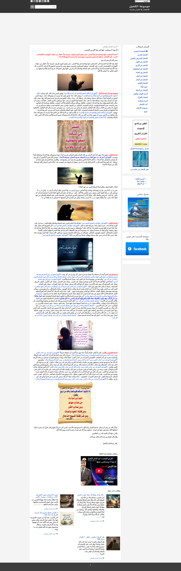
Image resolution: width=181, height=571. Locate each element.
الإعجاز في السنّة (142, 90)
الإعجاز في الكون (142, 62)
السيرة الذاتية (140, 179)
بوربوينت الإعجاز (142, 108)
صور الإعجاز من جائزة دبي (140, 169)
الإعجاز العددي (143, 55)
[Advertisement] (90, 28)
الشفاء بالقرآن (143, 97)
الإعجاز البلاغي (143, 83)
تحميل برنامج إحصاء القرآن (139, 148)
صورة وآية (144, 87)
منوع (146, 111)
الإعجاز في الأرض (142, 65)
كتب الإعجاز (143, 104)
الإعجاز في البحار (142, 79)
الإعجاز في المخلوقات (140, 69)
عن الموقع (141, 183)
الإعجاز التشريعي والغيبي (139, 58)
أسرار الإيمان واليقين (140, 94)
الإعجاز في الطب (142, 76)
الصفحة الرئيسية (140, 51)
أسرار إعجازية (143, 101)
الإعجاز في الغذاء (142, 72)
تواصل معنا (141, 181)
